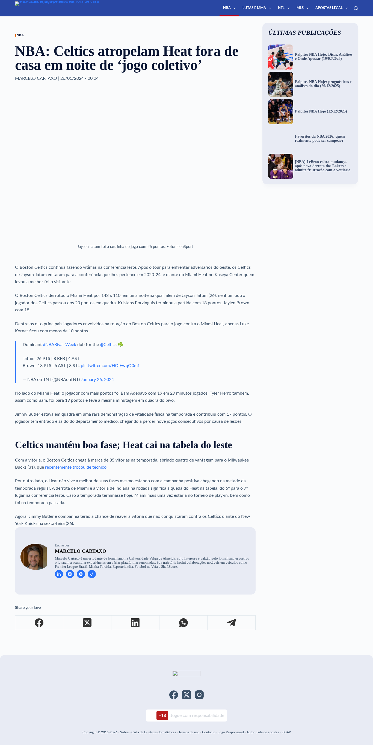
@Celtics (108, 344)
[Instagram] (199, 694)
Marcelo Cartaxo (80, 551)
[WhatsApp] (183, 623)
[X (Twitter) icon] (70, 574)
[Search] (356, 8)
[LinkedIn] (135, 623)
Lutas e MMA (254, 8)
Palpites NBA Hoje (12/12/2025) (321, 111)
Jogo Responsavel (231, 732)
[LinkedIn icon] (59, 574)
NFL (281, 8)
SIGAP (286, 732)
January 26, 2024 (97, 379)
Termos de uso (189, 732)
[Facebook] (39, 623)
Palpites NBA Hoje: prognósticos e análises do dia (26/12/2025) (323, 84)
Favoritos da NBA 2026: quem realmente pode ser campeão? (320, 139)
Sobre (124, 732)
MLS (300, 8)
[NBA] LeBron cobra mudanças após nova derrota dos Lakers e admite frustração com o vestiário (322, 166)
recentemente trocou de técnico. (76, 467)
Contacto (208, 732)
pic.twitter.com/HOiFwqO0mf (110, 365)
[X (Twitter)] (87, 623)
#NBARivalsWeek (59, 344)
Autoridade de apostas (263, 732)
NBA (227, 8)
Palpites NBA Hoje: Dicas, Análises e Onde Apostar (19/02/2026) (323, 57)
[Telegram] (232, 623)
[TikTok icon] (92, 574)
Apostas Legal (329, 8)
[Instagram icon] (81, 574)
